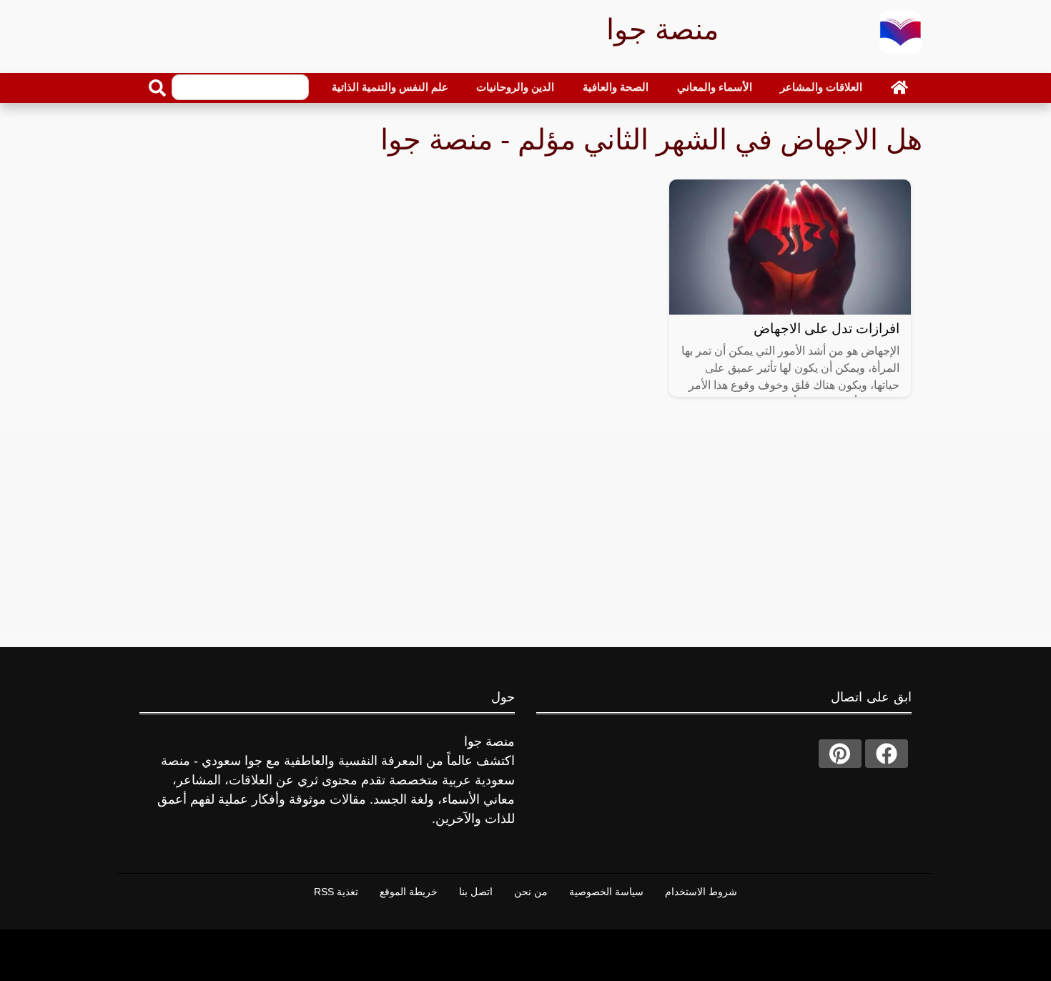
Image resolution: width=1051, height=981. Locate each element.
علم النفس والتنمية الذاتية (390, 87)
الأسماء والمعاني (714, 87)
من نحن (531, 891)
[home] (899, 87)
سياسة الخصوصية (606, 891)
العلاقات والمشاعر (821, 87)
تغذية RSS (336, 891)
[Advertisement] (525, 534)
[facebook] (886, 753)
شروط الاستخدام (701, 891)
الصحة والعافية (615, 87)
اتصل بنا (476, 891)
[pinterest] (840, 753)
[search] (157, 88)
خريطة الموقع (409, 891)
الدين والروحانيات (515, 87)
